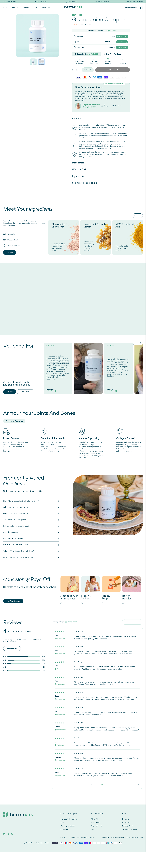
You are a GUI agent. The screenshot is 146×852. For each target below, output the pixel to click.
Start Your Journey (13, 601)
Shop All (94, 819)
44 (102, 784)
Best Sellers (96, 822)
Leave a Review (25, 392)
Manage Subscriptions (69, 819)
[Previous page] (57, 784)
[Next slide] (139, 215)
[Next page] (138, 784)
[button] (33, 61)
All (64, 622)
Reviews (26, 7)
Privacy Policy (127, 826)
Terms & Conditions (129, 829)
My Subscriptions (131, 7)
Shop (5, 7)
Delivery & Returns (67, 826)
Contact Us (46, 7)
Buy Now (9, 252)
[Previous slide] (135, 215)
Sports (93, 829)
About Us (15, 7)
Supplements (96, 826)
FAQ (35, 7)
